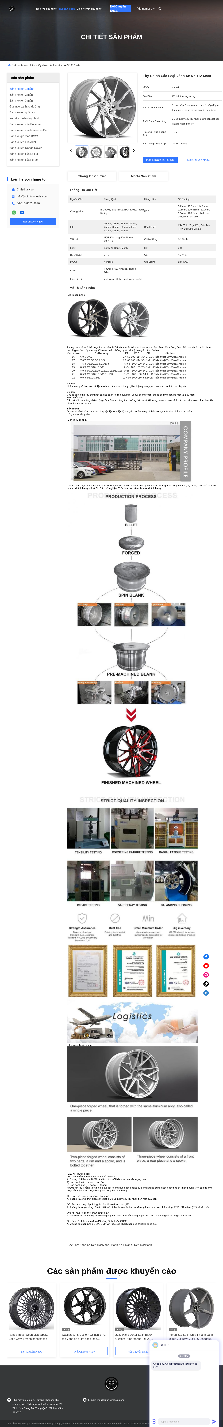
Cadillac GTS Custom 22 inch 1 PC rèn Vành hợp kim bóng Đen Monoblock (84, 1337)
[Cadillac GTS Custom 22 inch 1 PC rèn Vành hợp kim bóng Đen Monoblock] (85, 1308)
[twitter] (206, 993)
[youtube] (206, 966)
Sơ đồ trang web (17, 1423)
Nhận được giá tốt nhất (160, 160)
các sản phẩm (67, 8)
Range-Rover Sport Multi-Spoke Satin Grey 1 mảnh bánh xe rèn (28, 1336)
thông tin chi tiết (92, 176)
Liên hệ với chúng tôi (89, 8)
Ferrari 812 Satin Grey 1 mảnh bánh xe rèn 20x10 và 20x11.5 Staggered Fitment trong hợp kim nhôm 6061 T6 (191, 1337)
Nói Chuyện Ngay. (118, 8)
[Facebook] (206, 957)
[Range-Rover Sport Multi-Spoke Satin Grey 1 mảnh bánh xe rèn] (31, 1308)
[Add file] (154, 1421)
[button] (13, 1316)
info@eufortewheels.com (32, 196)
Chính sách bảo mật (40, 1423)
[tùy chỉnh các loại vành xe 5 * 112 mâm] (102, 108)
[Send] (214, 1421)
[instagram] (206, 975)
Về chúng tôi (49, 8)
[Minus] (214, 1345)
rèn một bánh (143, 1244)
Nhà (38, 8)
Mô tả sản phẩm (143, 176)
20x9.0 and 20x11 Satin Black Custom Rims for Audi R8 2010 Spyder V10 (134, 1337)
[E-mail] (22, 212)
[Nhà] (11, 8)
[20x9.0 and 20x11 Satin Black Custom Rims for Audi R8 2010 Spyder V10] (138, 1308)
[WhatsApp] (14, 212)
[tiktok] (206, 984)
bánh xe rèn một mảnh (94, 1244)
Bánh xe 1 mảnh (121, 1244)
